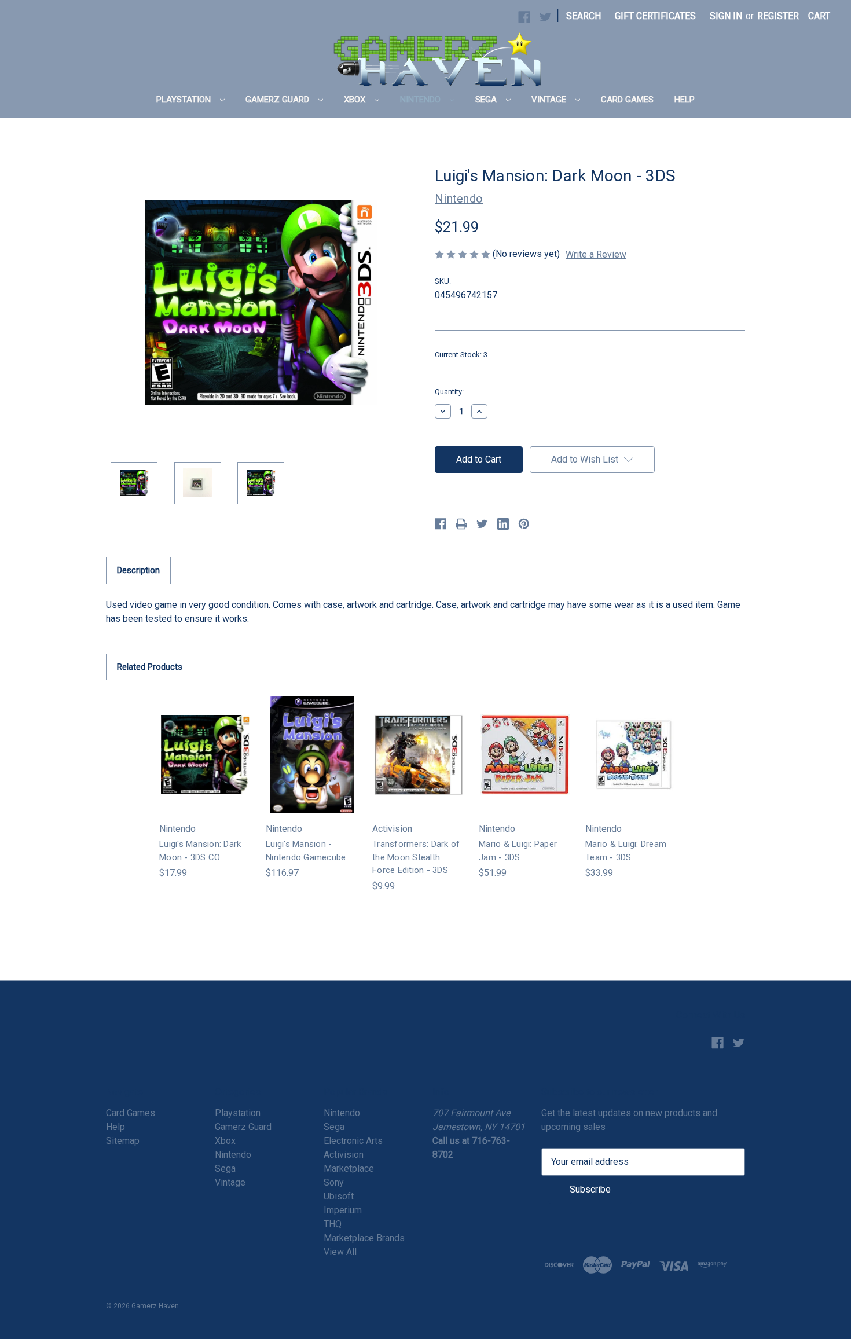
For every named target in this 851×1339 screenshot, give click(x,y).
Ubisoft (339, 1196)
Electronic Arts (353, 1140)
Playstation (184, 99)
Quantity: (449, 391)
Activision (344, 1154)
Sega (487, 99)
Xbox (356, 99)
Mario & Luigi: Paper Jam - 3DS (518, 851)
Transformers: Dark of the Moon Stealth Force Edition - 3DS (416, 857)
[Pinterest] (524, 524)
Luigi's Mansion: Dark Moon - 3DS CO (200, 851)
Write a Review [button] (596, 254)
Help (684, 99)
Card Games (627, 99)
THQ (333, 1224)
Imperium (343, 1210)
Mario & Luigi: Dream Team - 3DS (625, 851)
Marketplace (349, 1168)
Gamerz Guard (278, 99)
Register (778, 15)
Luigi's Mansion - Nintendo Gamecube (306, 851)
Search (583, 15)
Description (138, 570)
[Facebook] (440, 524)
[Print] (461, 524)
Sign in (726, 15)
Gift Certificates (655, 15)
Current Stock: (461, 354)
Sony (334, 1182)
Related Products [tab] (149, 667)
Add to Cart (205, 766)
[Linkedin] (503, 524)
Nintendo (421, 99)
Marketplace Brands (364, 1237)
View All (340, 1251)
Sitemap (123, 1140)
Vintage (549, 99)
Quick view (204, 743)
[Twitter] (482, 524)
